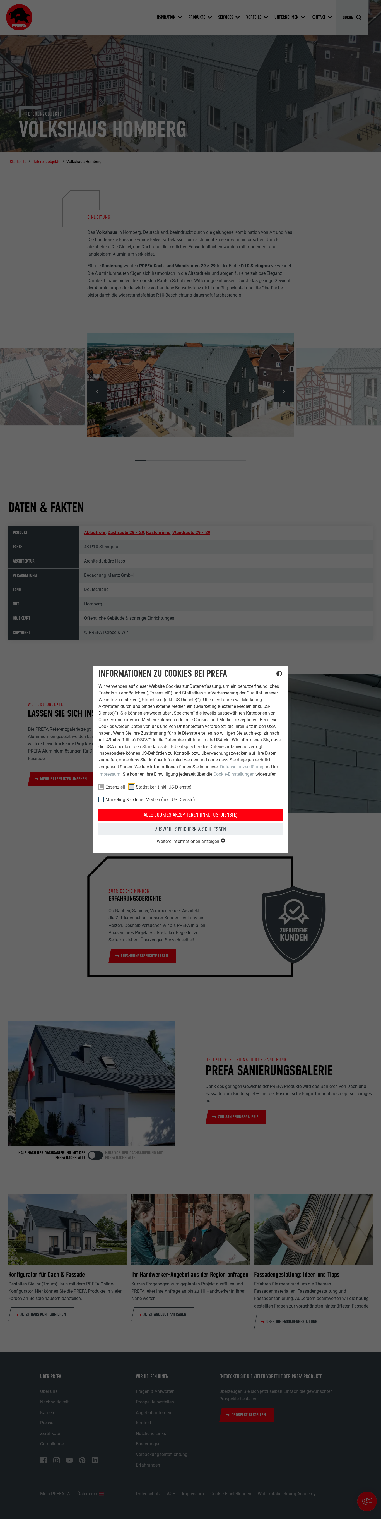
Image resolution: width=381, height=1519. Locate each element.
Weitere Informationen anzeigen (188, 841)
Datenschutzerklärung (241, 767)
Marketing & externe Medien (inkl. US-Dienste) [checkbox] (150, 799)
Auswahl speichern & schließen (190, 829)
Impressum (109, 774)
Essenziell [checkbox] (115, 787)
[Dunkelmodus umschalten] (279, 674)
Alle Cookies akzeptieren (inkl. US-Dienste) (190, 814)
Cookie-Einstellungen (233, 774)
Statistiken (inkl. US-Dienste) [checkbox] (164, 787)
